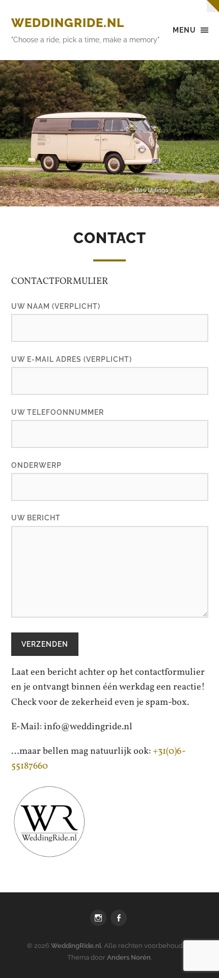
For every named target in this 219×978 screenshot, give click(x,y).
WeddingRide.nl (67, 22)
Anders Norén (129, 957)
